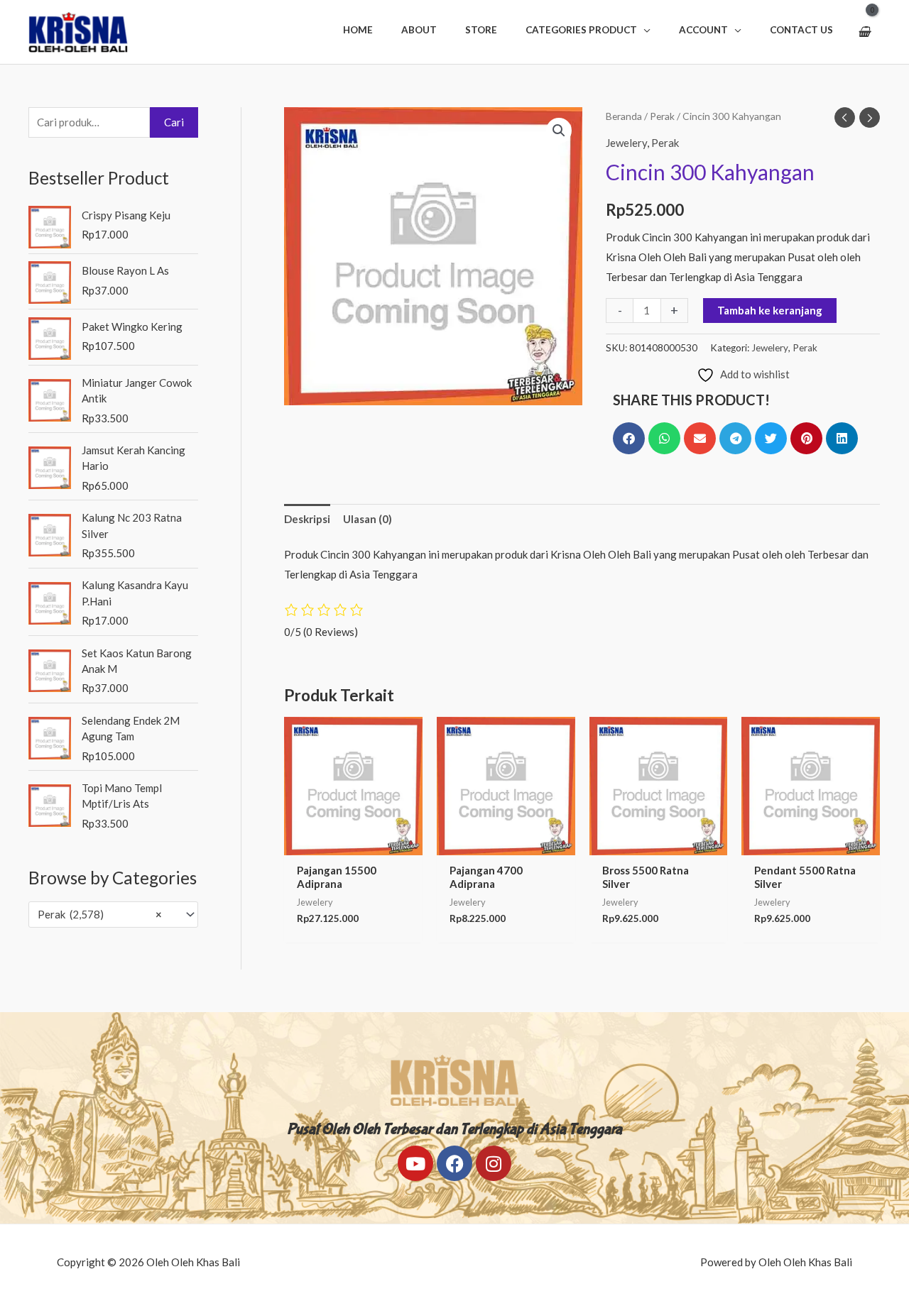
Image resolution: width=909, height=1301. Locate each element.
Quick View (353, 843)
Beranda (624, 116)
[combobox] (113, 914)
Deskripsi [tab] (307, 518)
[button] (588, 30)
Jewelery (626, 142)
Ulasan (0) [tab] (367, 518)
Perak (662, 116)
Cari (174, 122)
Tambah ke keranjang (769, 310)
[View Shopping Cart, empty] (864, 32)
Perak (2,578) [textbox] (100, 914)
